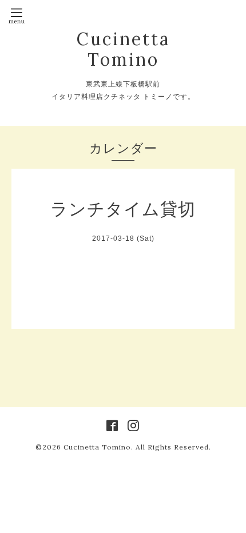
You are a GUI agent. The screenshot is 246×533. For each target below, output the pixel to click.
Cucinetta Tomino (123, 49)
